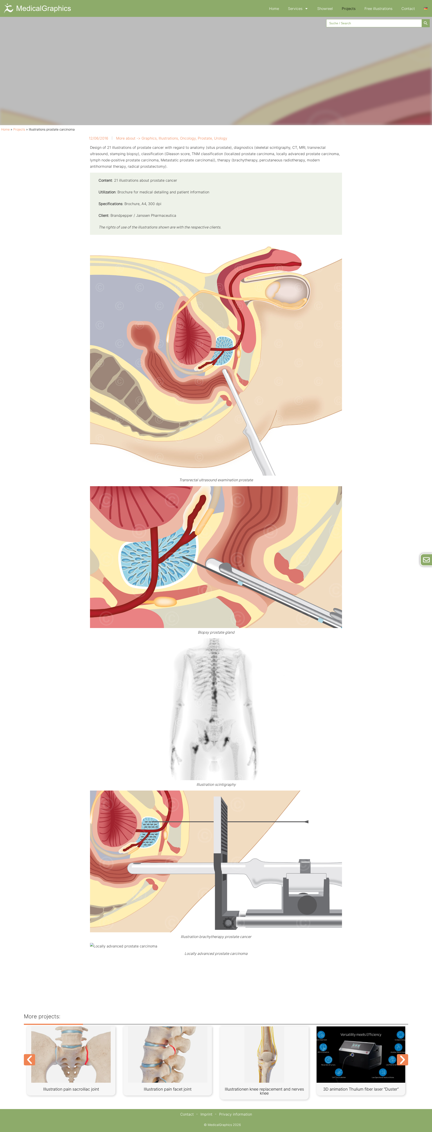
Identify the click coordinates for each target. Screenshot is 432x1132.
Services (295, 8)
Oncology (188, 138)
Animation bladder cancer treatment (264, 1089)
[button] (29, 1059)
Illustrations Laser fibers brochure (168, 1089)
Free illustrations (378, 8)
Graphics (149, 138)
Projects (349, 8)
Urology (220, 138)
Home (274, 8)
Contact (408, 8)
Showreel (325, 8)
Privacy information (235, 1114)
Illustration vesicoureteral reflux (71, 1089)
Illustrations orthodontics (361, 1089)
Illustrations (168, 138)
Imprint (206, 1114)
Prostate (205, 138)
